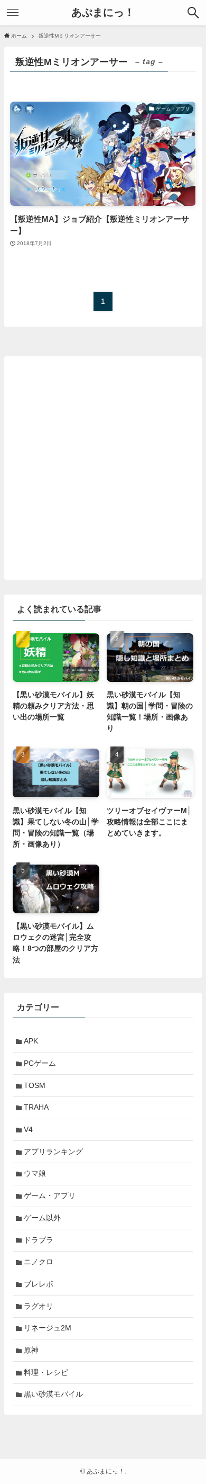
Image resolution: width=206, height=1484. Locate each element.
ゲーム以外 (42, 1217)
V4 (28, 1129)
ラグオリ (38, 1306)
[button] (193, 12)
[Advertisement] (103, 468)
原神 (31, 1350)
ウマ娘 (35, 1173)
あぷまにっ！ (103, 12)
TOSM (34, 1085)
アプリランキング (53, 1151)
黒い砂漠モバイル (53, 1394)
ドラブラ (38, 1240)
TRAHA (36, 1107)
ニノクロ (38, 1261)
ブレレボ (38, 1284)
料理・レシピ (46, 1372)
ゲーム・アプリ (50, 1195)
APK (31, 1041)
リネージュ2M (47, 1328)
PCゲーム (40, 1063)
